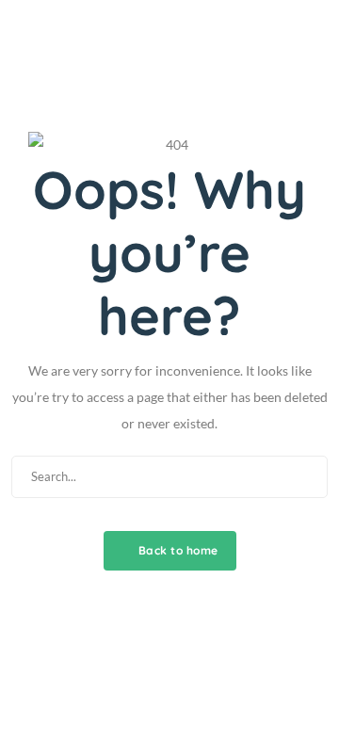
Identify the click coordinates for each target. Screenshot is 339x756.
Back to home (176, 550)
